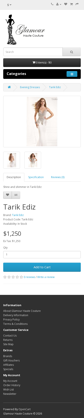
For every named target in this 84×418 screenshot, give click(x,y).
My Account (10, 381)
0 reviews (29, 277)
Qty (5, 247)
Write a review (45, 277)
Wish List (8, 389)
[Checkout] (77, 4)
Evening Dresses (30, 87)
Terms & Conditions (15, 324)
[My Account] (58, 4)
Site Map (8, 344)
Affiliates (8, 365)
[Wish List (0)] (65, 4)
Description (14, 177)
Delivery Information (15, 315)
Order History (11, 385)
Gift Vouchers (11, 360)
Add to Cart (42, 267)
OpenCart (25, 409)
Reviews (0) (57, 177)
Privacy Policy (11, 319)
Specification (36, 177)
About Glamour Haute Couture (22, 311)
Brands (7, 356)
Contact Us (10, 335)
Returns (7, 340)
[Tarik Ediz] (42, 121)
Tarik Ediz (55, 87)
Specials (8, 369)
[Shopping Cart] (71, 4)
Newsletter (9, 394)
